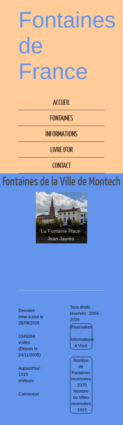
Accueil (61, 102)
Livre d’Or (61, 149)
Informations (61, 133)
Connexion (28, 394)
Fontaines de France (67, 45)
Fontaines (61, 118)
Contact (61, 165)
